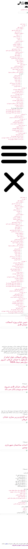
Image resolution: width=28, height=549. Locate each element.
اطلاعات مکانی (19, 47)
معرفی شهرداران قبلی (15, 95)
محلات (18, 39)
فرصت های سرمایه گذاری (17, 58)
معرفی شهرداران (19, 94)
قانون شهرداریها (19, 134)
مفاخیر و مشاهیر (19, 52)
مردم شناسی (17, 42)
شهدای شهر (17, 53)
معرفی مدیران (19, 98)
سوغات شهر (20, 63)
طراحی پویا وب (24, 545)
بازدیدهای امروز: (21, 476)
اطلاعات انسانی (19, 41)
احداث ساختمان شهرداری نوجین (16, 446)
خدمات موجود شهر (16, 49)
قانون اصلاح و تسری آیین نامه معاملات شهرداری (12, 137)
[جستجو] (27, 317)
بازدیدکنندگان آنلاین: (21, 475)
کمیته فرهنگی (17, 78)
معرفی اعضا (20, 70)
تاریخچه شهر (17, 31)
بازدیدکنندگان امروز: (20, 478)
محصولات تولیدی (19, 59)
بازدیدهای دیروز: (21, 480)
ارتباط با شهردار (19, 106)
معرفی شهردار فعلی (15, 97)
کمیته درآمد (17, 81)
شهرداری (23, 88)
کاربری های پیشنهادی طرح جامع (13, 50)
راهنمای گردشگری (19, 116)
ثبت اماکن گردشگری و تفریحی (16, 117)
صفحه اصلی (22, 24)
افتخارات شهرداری (19, 105)
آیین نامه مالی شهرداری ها (17, 136)
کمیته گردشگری (16, 77)
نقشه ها (18, 38)
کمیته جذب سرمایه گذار (15, 83)
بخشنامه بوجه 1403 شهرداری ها (13, 112)
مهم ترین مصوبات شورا (17, 69)
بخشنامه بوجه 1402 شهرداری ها (13, 111)
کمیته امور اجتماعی (16, 84)
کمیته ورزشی (17, 75)
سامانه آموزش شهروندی (17, 130)
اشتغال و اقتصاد (16, 45)
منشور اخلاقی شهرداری (17, 100)
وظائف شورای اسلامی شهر (17, 67)
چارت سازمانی (19, 102)
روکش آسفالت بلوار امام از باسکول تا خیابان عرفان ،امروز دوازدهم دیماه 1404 (14, 359)
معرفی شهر (20, 27)
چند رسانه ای (22, 119)
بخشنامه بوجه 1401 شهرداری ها (13, 109)
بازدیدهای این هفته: (21, 481)
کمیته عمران (17, 80)
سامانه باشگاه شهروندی (17, 128)
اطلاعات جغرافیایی (18, 33)
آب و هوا (18, 35)
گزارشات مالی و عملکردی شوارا (15, 72)
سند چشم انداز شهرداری (17, 92)
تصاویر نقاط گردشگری (18, 122)
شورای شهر (22, 64)
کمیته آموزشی (17, 86)
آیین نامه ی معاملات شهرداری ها (15, 139)
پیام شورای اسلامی (18, 66)
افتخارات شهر (20, 61)
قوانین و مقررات (21, 133)
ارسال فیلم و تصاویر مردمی (16, 123)
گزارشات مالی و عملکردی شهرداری (15, 103)
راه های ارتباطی (16, 36)
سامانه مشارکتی (19, 131)
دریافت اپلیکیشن (24, 9)
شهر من (23, 25)
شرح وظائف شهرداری (18, 89)
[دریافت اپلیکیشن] (26, 6)
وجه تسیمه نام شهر (16, 30)
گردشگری (23, 114)
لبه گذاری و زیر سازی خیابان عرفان (15, 418)
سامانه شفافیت (19, 126)
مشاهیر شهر (17, 55)
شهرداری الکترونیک (16, 545)
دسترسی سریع (22, 125)
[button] (14, 168)
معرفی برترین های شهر (15, 56)
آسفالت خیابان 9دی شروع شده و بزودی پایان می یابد (16, 387)
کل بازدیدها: (22, 486)
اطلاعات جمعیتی (16, 44)
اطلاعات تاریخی (19, 28)
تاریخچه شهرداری (19, 91)
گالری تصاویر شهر (19, 120)
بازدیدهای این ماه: (21, 483)
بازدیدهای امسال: (21, 484)
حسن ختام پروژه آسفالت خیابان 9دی (16, 323)
